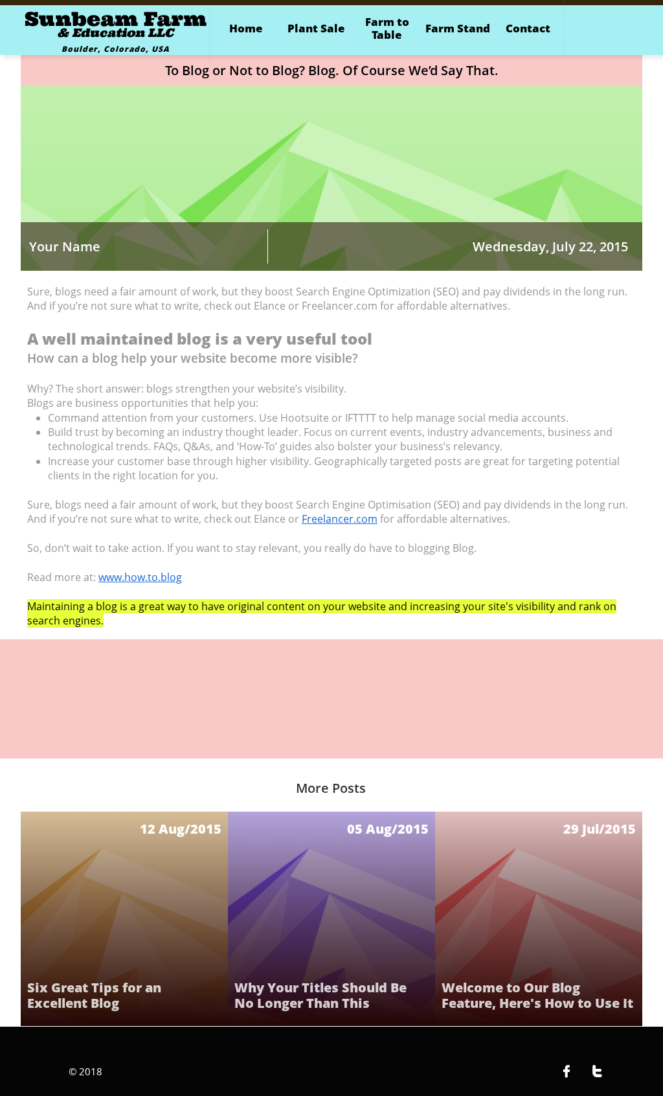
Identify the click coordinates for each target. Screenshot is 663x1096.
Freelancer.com (339, 519)
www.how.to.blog (140, 577)
